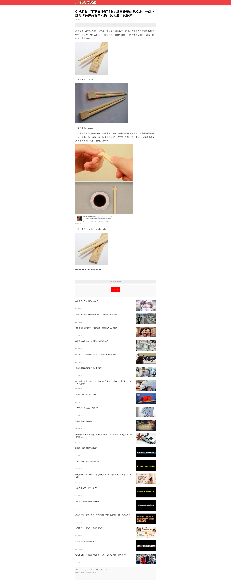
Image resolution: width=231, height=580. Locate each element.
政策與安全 (84, 572)
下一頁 (115, 289)
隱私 (91, 572)
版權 (94, 572)
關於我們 (77, 572)
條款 (88, 572)
